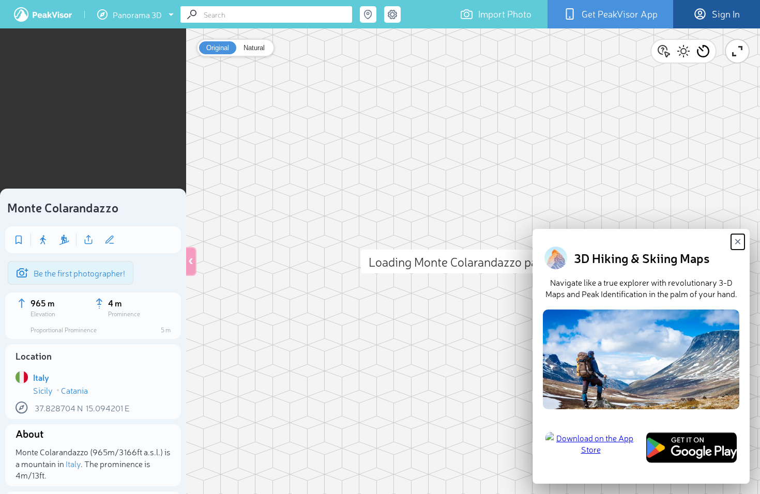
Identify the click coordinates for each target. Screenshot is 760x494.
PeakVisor (43, 14)
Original (217, 48)
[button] (703, 51)
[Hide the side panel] (191, 261)
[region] (93, 111)
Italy (73, 463)
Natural (254, 48)
